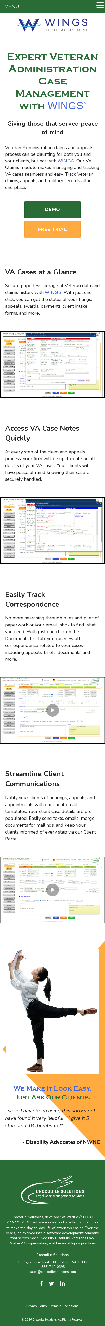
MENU (11, 6)
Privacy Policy (36, 1306)
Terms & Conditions (64, 1306)
